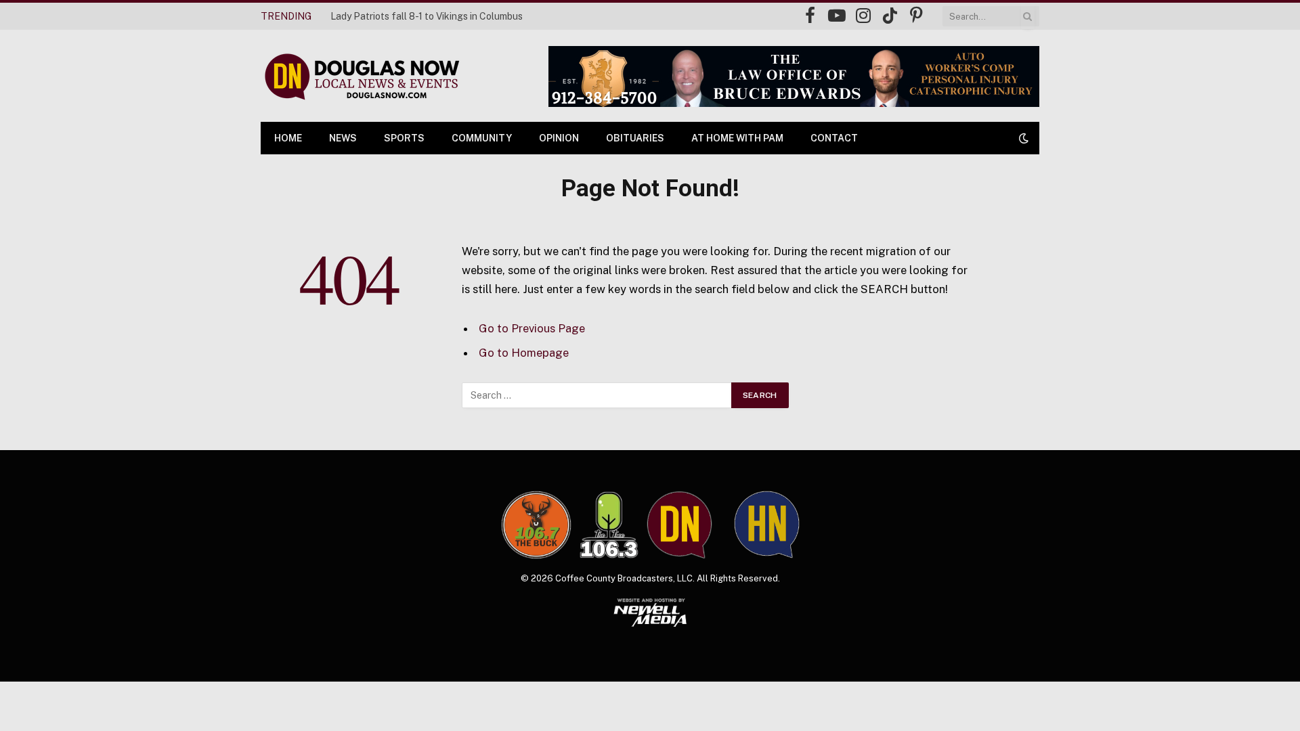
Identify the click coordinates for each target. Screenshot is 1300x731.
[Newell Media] (650, 612)
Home (288, 138)
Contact (834, 138)
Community (482, 138)
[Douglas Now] (361, 76)
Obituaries (635, 138)
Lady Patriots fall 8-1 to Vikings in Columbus (426, 16)
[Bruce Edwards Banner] (793, 76)
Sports (404, 138)
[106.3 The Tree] (609, 525)
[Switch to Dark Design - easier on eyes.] (1022, 138)
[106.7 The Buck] (536, 524)
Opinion (559, 138)
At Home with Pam (737, 138)
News (343, 138)
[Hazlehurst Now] (767, 524)
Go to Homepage (524, 352)
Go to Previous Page (532, 328)
